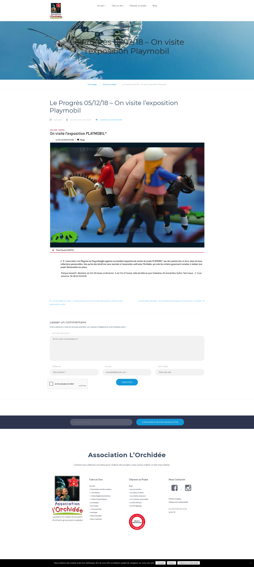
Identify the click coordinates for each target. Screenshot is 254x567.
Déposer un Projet (138, 479)
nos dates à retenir (137, 493)
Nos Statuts (96, 493)
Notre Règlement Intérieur (101, 496)
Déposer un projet (138, 5)
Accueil (100, 5)
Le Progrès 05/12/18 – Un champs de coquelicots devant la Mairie (170, 301)
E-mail (108, 366)
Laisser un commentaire (111, 120)
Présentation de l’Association (100, 489)
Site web (163, 366)
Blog (155, 5)
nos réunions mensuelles (139, 499)
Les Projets (94, 506)
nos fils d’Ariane (136, 502)
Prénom (56, 366)
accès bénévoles (178, 509)
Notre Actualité (95, 516)
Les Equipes (94, 502)
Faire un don (117, 5)
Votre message (60, 333)
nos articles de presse (138, 496)
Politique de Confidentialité (178, 502)
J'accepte (160, 563)
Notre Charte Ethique (99, 499)
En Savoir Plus (97, 509)
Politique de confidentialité (188, 563)
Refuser (171, 563)
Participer (93, 512)
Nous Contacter (96, 519)
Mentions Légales (175, 499)
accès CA (172, 512)
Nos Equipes (94, 20)
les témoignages (136, 506)
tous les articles (135, 489)
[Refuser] (250, 563)
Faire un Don (96, 479)
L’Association (94, 15)
